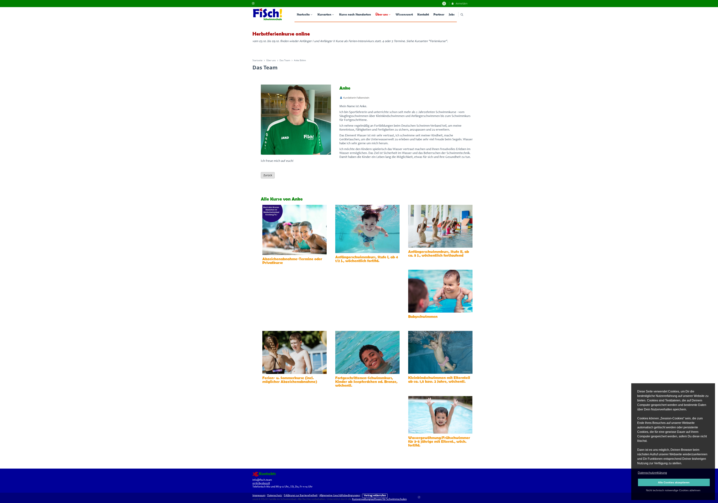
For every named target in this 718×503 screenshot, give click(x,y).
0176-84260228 (261, 483)
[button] (462, 14)
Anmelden (461, 3)
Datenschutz (274, 495)
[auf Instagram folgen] (253, 3)
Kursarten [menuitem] (324, 14)
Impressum (258, 495)
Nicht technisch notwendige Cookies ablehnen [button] (673, 490)
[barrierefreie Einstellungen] (444, 3)
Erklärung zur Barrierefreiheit (300, 495)
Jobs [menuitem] (452, 14)
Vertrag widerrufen (375, 495)
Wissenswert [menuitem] (404, 14)
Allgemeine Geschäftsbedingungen (339, 495)
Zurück (267, 175)
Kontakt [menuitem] (423, 14)
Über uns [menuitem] (381, 14)
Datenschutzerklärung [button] (652, 472)
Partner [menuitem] (438, 14)
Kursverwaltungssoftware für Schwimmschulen (379, 499)
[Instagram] (419, 497)
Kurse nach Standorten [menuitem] (355, 14)
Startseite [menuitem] (303, 14)
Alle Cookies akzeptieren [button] (674, 482)
